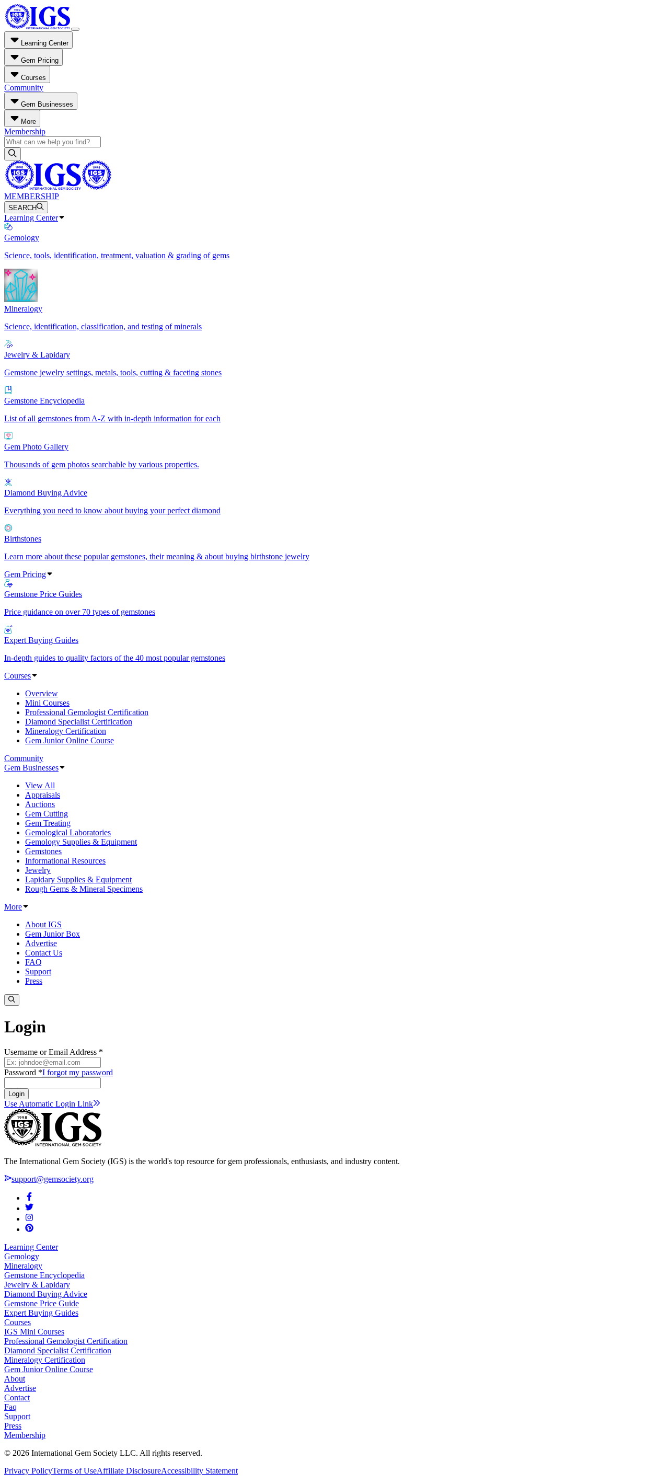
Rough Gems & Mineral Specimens (84, 888)
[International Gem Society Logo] (57, 186)
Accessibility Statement (199, 1470)
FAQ (33, 962)
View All (40, 785)
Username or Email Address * (53, 1052)
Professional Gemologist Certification (86, 712)
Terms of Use (74, 1470)
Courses (17, 675)
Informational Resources (65, 860)
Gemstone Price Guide (41, 1303)
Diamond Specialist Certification (78, 721)
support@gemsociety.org (52, 1179)
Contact (17, 1397)
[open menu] (75, 29)
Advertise (41, 943)
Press (33, 980)
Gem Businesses (31, 767)
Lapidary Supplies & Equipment (78, 879)
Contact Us (43, 952)
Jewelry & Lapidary (37, 1284)
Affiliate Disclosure (129, 1470)
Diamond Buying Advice (45, 1294)
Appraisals (42, 794)
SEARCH (22, 208)
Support (38, 971)
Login (16, 1094)
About (14, 1378)
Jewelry (38, 870)
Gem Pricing (25, 574)
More (13, 906)
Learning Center (31, 217)
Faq (10, 1406)
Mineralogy (23, 1265)
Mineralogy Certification (65, 731)
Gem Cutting (46, 813)
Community (23, 87)
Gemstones (43, 851)
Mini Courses (47, 702)
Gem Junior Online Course (69, 740)
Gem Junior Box (52, 933)
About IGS (43, 924)
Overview (41, 693)
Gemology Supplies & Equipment (81, 841)
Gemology (21, 1256)
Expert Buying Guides (41, 1312)
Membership (24, 131)
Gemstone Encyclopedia (44, 1275)
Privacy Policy (28, 1470)
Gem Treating (48, 823)
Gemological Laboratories (68, 832)
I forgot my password (77, 1072)
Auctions (40, 804)
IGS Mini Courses (34, 1331)
